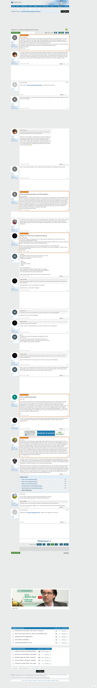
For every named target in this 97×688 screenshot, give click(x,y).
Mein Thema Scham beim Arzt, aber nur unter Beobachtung (31, 633)
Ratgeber (35, 6)
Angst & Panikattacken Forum (24, 668)
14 (59, 32)
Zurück (39, 544)
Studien (52, 6)
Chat (40, 6)
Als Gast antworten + (16, 32)
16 (63, 32)
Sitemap (57, 680)
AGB (46, 680)
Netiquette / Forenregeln (51, 680)
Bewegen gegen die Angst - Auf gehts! (25, 657)
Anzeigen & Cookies (41, 680)
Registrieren (60, 6)
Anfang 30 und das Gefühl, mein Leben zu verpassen (29, 630)
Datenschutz (35, 680)
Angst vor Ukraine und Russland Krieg (25, 651)
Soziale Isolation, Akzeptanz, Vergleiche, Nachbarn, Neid (30, 660)
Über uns (26, 680)
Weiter (66, 544)
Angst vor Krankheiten (35, 668)
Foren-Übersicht (15, 668)
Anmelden (66, 6)
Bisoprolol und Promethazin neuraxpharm (26, 654)
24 (66, 32)
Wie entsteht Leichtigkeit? (22, 639)
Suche (30, 6)
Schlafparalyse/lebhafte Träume (23, 642)
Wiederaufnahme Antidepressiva (24, 636)
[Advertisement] (44, 300)
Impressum (30, 680)
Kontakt (23, 680)
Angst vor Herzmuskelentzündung (24, 29)
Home (13, 6)
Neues (18, 6)
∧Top (94, 687)
